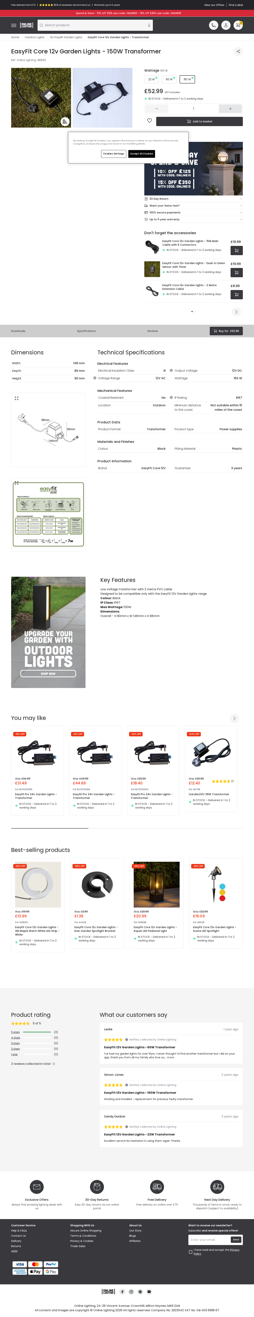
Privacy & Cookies (81, 1241)
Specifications (86, 331)
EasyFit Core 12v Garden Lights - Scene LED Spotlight (214, 929)
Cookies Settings (113, 153)
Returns (16, 1246)
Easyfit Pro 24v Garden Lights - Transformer (36, 796)
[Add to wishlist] (149, 120)
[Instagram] (131, 1292)
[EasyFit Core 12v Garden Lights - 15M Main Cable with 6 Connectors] (152, 247)
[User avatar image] (226, 25)
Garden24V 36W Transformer (209, 794)
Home (15, 37)
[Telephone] (213, 25)
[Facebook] (122, 1292)
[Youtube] (149, 1292)
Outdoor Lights (34, 37)
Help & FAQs (19, 1230)
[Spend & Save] (193, 168)
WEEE (14, 1251)
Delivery (16, 1241)
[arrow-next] (236, 312)
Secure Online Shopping (85, 1230)
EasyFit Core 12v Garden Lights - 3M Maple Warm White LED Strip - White (37, 930)
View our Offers (214, 5)
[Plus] (230, 108)
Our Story (135, 1230)
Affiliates (135, 1241)
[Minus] (156, 108)
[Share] (238, 51)
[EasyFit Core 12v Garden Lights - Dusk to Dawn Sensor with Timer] (152, 269)
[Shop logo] (26, 25)
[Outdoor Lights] (48, 632)
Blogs (132, 1236)
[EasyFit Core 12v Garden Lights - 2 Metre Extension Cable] (152, 291)
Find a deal (236, 5)
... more (169, 1057)
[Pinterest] (140, 1292)
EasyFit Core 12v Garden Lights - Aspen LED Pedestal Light (155, 929)
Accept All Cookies (141, 153)
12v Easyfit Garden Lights (66, 37)
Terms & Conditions (83, 1236)
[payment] (38, 1264)
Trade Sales (77, 1246)
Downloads (18, 331)
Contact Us (18, 1236)
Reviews (153, 331)
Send (236, 1239)
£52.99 (229, 331)
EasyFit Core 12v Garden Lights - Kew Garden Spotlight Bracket (96, 929)
